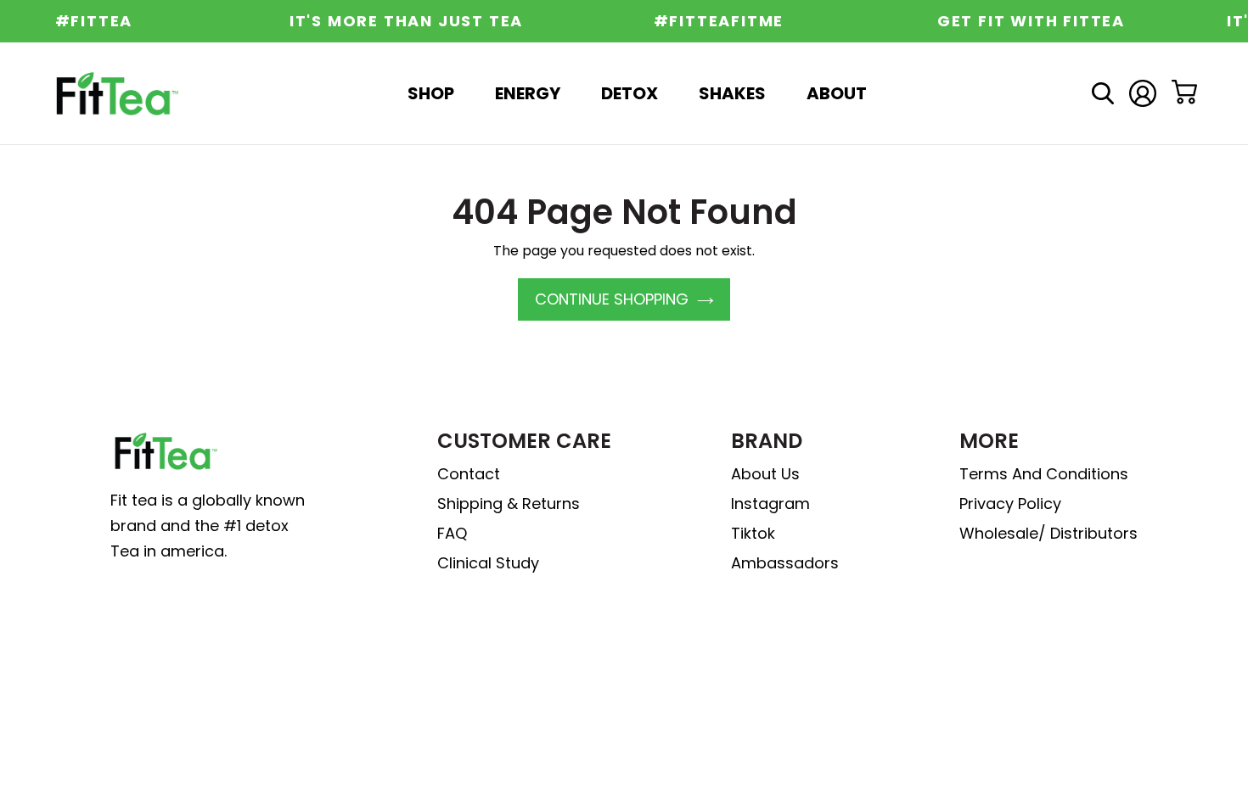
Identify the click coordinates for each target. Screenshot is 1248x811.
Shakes (732, 93)
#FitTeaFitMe (711, 21)
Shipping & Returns (508, 503)
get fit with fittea (1023, 21)
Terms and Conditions (1043, 473)
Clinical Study (488, 562)
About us (765, 473)
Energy (527, 93)
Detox (629, 93)
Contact (468, 473)
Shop (431, 93)
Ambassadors (785, 562)
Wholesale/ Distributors (1048, 533)
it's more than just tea (398, 21)
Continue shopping (612, 299)
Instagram (770, 503)
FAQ (452, 533)
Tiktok (753, 533)
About (837, 93)
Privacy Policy (1010, 503)
